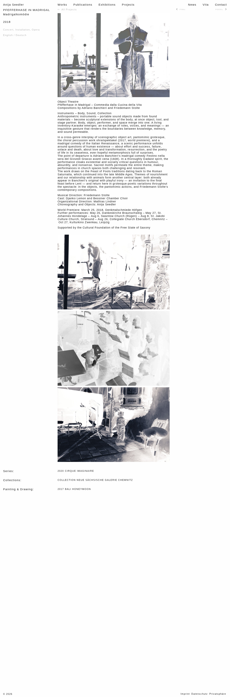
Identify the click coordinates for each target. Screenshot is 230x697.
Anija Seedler (13, 4)
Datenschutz (199, 693)
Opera (36, 29)
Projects (128, 4)
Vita (206, 4)
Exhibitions (107, 4)
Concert (8, 29)
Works (62, 4)
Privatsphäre (217, 693)
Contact (221, 4)
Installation (22, 29)
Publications (82, 4)
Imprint (185, 693)
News (192, 4)
